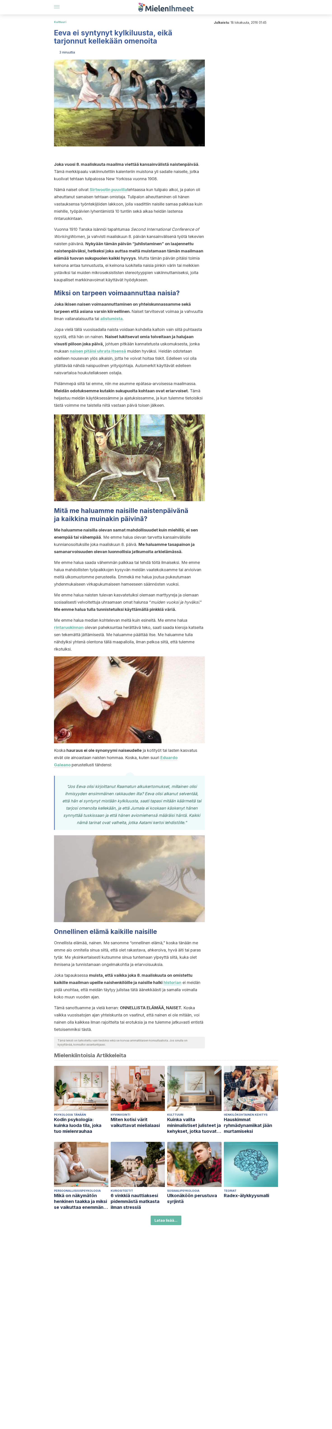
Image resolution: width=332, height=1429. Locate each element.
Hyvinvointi (120, 1114)
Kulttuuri (60, 22)
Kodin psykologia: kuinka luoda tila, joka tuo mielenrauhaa (77, 1125)
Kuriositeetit (122, 1190)
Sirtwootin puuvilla (108, 189)
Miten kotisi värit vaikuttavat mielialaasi (135, 1122)
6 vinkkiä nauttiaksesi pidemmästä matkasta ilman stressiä (135, 1201)
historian (172, 982)
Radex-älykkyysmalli (246, 1195)
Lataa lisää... (166, 1220)
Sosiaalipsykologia (183, 1190)
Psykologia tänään (70, 1114)
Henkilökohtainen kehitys (245, 1114)
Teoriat (230, 1190)
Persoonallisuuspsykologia (77, 1190)
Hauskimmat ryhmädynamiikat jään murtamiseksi (248, 1125)
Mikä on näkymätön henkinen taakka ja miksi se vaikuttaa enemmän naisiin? (80, 1201)
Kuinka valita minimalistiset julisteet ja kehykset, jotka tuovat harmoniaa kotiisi (194, 1125)
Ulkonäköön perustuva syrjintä (192, 1198)
